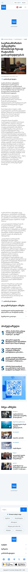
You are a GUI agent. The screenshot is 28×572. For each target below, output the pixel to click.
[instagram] (9, 559)
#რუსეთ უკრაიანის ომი (14, 526)
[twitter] (19, 559)
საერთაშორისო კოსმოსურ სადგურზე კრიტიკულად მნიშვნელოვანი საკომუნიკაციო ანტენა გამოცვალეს (20, 415)
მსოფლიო (15, 411)
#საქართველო (19, 518)
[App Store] (20, 564)
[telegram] (14, 559)
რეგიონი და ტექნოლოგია (19, 421)
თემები (4, 545)
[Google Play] (8, 564)
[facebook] (4, 559)
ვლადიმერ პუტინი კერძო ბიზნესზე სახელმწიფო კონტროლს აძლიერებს (19, 457)
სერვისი (4, 549)
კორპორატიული (8, 553)
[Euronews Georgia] (3, 7)
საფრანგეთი (17, 448)
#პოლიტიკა (19, 530)
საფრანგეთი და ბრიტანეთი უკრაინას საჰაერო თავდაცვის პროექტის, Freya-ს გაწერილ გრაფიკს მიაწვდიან (20, 467)
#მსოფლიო (14, 522)
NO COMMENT (16, 432)
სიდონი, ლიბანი (18, 438)
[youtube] (24, 559)
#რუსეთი (8, 530)
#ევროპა (7, 518)
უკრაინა (15, 463)
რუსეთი (15, 452)
